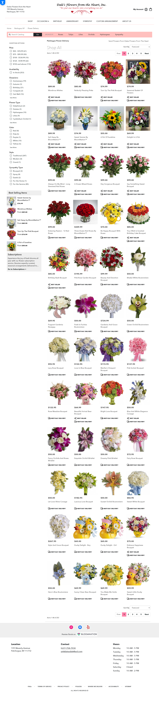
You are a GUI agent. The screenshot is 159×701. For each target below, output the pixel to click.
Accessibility (114, 686)
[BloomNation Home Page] (87, 634)
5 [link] (141, 53)
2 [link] (128, 53)
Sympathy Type (16, 167)
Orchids (91, 34)
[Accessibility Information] (2, 2)
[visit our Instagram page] (71, 627)
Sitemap (128, 686)
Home (9, 28)
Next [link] (147, 53)
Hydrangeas (105, 34)
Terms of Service (44, 686)
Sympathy (119, 34)
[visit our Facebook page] (80, 627)
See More (13, 98)
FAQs (29, 686)
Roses (60, 34)
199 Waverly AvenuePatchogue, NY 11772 (21, 649)
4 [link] (136, 53)
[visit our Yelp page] (88, 627)
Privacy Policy (63, 686)
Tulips (70, 34)
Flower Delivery (33, 28)
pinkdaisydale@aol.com (71, 651)
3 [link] (132, 53)
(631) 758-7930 (68, 648)
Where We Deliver (95, 686)
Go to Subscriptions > (17, 269)
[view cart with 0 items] (150, 9)
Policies (78, 686)
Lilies (81, 34)
